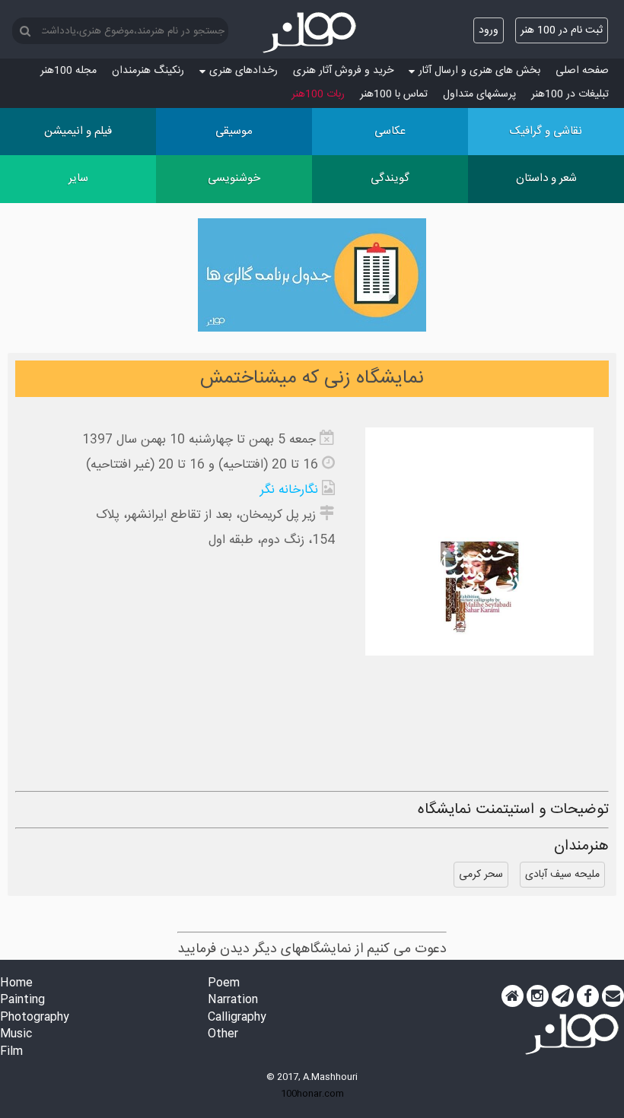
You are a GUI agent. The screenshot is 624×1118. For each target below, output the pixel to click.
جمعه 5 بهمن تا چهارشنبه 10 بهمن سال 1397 (199, 440)
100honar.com (312, 1094)
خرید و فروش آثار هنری (343, 71)
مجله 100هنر (68, 71)
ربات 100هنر (318, 94)
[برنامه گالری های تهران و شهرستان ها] (312, 278)
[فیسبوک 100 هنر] (588, 996)
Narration (233, 1000)
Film (11, 1052)
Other (223, 1034)
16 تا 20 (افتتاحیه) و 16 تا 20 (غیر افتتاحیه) (202, 465)
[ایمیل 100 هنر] (613, 996)
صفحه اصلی (582, 71)
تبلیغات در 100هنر (570, 94)
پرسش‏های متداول (479, 94)
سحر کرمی (481, 874)
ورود (488, 30)
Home (16, 984)
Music (16, 1034)
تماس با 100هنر (394, 94)
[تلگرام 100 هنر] (563, 996)
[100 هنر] (312, 32)
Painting (22, 1000)
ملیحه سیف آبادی (562, 874)
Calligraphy (237, 1018)
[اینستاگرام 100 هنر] (538, 996)
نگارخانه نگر (289, 490)
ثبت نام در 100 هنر (562, 30)
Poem (224, 984)
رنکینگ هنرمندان (148, 71)
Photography (34, 1018)
